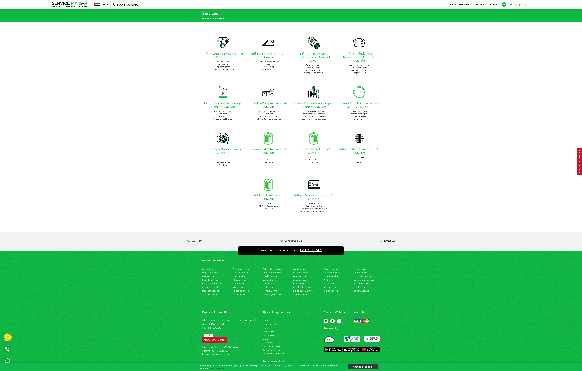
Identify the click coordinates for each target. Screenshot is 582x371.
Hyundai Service (210, 280)
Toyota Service (240, 294)
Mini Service (269, 287)
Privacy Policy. (216, 368)
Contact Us (268, 332)
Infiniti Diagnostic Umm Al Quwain (313, 197)
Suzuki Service (209, 294)
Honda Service (331, 276)
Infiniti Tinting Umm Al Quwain (268, 55)
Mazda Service (331, 283)
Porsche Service (241, 291)
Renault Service (271, 291)
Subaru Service (361, 291)
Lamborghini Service (364, 280)
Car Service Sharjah (272, 350)
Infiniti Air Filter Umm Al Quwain (268, 197)
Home (453, 4)
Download (268, 343)
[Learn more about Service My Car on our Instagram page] (339, 321)
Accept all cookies (363, 366)
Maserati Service (301, 283)
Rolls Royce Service (303, 291)
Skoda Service (331, 291)
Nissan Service (331, 287)
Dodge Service (331, 273)
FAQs (265, 328)
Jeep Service (299, 280)
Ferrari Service (361, 273)
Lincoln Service (270, 283)
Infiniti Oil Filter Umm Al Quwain (313, 151)
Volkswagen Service (273, 294)
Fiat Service (208, 276)
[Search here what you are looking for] (504, 4)
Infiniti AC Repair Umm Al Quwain (268, 104)
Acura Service (209, 269)
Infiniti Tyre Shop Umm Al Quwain (223, 151)
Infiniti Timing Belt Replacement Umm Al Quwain (314, 57)
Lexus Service (239, 283)
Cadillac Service (240, 273)
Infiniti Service (239, 280)
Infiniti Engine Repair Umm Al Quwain (223, 55)
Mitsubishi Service (302, 287)
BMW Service (360, 269)
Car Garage (268, 335)
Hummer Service (362, 276)
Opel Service (360, 287)
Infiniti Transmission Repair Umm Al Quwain (314, 104)
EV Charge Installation (273, 346)
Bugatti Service (210, 273)
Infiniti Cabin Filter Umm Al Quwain (359, 151)
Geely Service (270, 276)
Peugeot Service (210, 291)
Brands (494, 4)
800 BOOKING (214, 339)
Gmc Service (299, 276)
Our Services (219, 18)
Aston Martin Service (273, 269)
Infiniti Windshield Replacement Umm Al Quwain (359, 57)
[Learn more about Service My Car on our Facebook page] (332, 321)
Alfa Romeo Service (242, 269)
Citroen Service (301, 273)
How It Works (466, 4)
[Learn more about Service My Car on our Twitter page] (326, 321)
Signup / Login (520, 4)
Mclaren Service (362, 283)
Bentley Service (331, 269)
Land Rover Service (212, 283)
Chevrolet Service (272, 273)
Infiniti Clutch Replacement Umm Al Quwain (359, 104)
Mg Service (238, 287)
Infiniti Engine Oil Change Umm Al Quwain (223, 104)
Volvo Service (300, 294)
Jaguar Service (270, 280)
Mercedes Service (211, 287)
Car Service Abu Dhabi (274, 353)
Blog (265, 339)
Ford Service (239, 276)
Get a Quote (311, 250)
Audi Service (299, 269)
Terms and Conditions (273, 361)
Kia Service (329, 280)
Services (481, 4)
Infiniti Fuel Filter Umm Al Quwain (268, 151)
